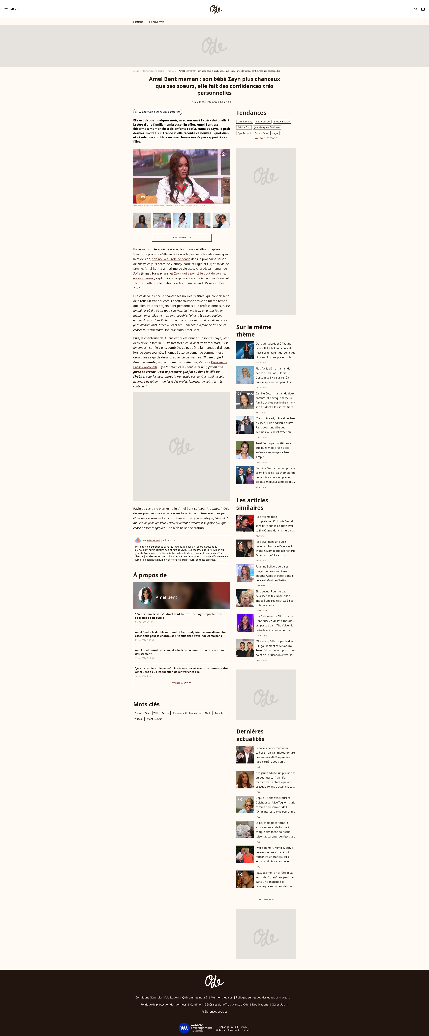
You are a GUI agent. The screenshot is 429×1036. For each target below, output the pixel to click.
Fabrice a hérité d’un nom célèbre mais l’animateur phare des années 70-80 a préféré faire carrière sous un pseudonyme (275, 757)
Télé (156, 713)
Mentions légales (221, 997)
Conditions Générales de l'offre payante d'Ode (219, 1004)
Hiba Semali (153, 540)
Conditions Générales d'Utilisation (157, 997)
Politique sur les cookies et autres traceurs (263, 997)
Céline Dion (261, 133)
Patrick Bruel (263, 121)
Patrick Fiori (244, 127)
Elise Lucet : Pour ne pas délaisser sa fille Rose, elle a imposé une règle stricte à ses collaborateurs (274, 598)
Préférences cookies (214, 1011)
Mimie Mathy (244, 121)
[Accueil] (216, 9)
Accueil (136, 71)
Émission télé (142, 713)
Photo (208, 713)
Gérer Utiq (278, 1004)
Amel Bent (171, 71)
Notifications (260, 1004)
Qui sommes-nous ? (194, 997)
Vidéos (138, 718)
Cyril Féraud (244, 133)
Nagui (275, 133)
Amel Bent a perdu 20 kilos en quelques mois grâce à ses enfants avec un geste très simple (274, 450)
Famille (219, 713)
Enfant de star (154, 718)
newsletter (423, 9)
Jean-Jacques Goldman (267, 127)
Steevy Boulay (282, 121)
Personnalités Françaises (187, 713)
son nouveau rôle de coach (171, 259)
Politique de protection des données (163, 1004)
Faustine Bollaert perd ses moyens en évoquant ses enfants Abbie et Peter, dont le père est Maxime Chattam (275, 573)
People (165, 713)
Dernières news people (153, 71)
